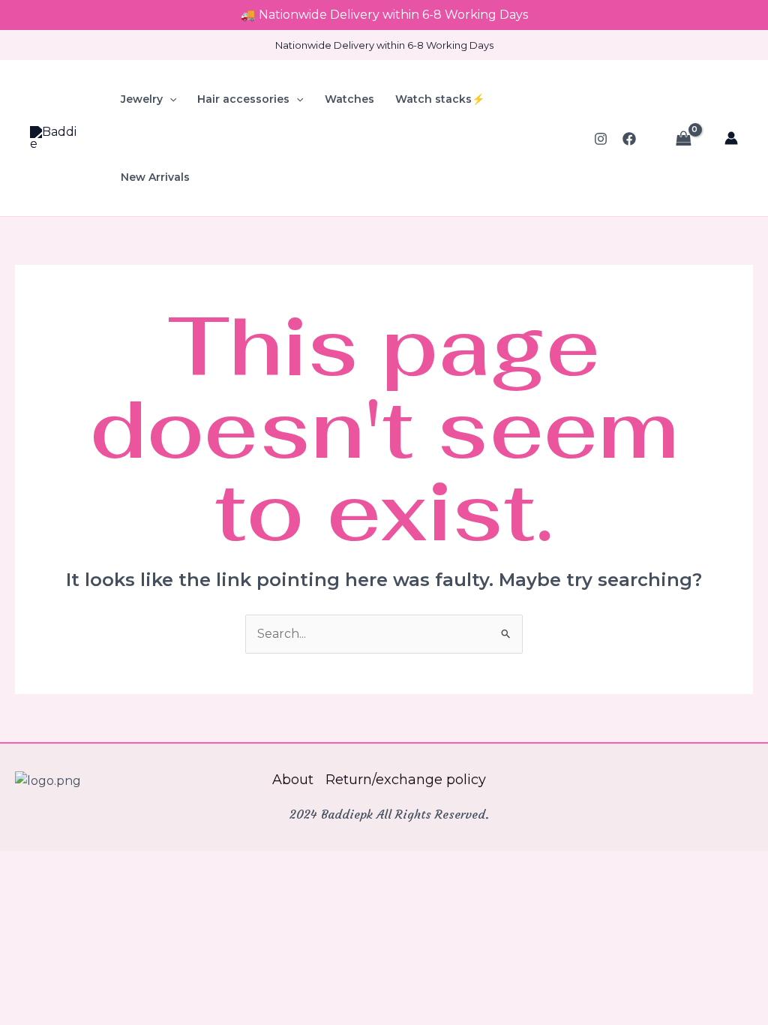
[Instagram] (601, 139)
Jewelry (142, 99)
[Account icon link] (731, 138)
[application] (169, 99)
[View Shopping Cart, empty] (683, 138)
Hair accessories (243, 99)
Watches (349, 99)
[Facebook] (629, 139)
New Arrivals (155, 177)
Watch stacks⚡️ (439, 99)
